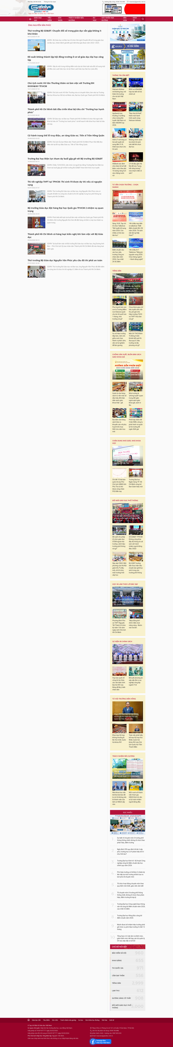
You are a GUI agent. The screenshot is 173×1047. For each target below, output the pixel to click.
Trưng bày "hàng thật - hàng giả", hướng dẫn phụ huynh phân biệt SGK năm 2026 (127, 374)
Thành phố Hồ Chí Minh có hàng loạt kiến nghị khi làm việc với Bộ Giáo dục (65, 236)
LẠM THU (115, 990)
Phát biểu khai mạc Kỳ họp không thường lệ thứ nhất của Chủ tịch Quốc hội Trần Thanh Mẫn (126, 716)
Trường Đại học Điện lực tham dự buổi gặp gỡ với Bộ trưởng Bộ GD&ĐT (65, 158)
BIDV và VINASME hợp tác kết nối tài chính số (135, 91)
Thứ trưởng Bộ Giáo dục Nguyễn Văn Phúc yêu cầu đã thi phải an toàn (65, 260)
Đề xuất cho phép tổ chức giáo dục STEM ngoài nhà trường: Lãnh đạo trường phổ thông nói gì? (118, 543)
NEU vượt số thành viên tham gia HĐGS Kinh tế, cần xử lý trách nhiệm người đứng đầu (136, 797)
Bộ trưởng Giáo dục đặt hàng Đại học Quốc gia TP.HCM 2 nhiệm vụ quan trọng (65, 209)
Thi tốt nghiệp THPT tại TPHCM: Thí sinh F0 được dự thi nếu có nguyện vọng (65, 183)
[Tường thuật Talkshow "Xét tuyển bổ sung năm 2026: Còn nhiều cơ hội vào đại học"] (127, 200)
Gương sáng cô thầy (121, 998)
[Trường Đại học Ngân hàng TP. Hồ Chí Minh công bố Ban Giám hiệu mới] (136, 473)
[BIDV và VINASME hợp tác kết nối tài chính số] (136, 82)
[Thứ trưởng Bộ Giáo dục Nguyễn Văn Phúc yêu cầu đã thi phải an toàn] (36, 272)
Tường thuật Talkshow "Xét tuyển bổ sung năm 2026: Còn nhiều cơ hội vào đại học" (127, 205)
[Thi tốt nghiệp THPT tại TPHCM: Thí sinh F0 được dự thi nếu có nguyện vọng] (36, 196)
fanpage (100, 1042)
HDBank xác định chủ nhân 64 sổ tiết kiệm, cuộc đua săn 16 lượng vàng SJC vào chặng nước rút (119, 170)
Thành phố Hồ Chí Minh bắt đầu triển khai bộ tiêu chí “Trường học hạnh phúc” (66, 111)
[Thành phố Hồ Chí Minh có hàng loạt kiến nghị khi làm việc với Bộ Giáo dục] (36, 249)
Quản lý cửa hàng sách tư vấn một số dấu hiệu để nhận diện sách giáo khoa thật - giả (119, 398)
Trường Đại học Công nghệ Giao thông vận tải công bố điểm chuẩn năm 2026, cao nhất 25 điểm (131, 906)
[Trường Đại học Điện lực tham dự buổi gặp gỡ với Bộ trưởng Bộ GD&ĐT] (36, 170)
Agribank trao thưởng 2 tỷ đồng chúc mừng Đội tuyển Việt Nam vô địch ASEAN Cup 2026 (119, 119)
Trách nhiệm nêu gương (76, 19)
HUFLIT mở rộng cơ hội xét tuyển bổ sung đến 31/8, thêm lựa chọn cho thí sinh (119, 144)
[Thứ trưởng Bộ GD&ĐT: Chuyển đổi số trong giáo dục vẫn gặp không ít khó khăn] (36, 45)
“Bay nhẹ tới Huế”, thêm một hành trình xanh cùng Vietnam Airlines (135, 116)
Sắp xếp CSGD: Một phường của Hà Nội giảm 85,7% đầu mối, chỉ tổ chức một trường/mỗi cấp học (119, 569)
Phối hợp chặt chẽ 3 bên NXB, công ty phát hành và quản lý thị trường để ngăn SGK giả (136, 424)
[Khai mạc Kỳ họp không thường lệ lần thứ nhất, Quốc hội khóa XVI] (119, 728)
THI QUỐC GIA (117, 968)
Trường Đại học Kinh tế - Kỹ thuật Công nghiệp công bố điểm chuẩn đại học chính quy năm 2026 (131, 863)
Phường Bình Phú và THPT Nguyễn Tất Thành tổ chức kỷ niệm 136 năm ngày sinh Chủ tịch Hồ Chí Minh (119, 626)
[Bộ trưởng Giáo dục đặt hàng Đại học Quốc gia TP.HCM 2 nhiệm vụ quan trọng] (36, 222)
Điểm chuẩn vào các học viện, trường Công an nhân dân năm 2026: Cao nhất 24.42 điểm (118, 256)
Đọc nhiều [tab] (127, 812)
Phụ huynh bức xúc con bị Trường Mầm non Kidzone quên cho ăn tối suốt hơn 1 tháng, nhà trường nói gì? (119, 313)
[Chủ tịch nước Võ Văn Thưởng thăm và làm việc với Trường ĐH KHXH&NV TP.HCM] (36, 97)
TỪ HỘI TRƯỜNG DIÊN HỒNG (124, 699)
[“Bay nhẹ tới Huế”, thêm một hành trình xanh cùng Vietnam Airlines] (136, 106)
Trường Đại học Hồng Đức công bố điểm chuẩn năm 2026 (129, 917)
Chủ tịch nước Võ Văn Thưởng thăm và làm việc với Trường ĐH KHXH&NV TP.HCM (61, 85)
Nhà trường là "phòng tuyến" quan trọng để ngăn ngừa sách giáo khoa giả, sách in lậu (136, 399)
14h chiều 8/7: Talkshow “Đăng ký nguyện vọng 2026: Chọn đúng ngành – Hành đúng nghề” (136, 254)
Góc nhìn (60, 19)
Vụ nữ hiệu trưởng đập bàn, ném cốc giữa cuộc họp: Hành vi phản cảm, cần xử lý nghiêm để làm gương (119, 339)
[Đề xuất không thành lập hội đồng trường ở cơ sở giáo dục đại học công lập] (36, 71)
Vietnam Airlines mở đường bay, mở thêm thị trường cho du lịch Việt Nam (119, 94)
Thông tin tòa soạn (50, 2)
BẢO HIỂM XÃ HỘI (119, 953)
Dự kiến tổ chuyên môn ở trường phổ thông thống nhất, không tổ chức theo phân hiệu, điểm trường (131, 840)
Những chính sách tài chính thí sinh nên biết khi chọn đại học (135, 143)
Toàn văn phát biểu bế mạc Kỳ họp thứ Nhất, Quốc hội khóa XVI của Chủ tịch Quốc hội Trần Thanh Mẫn (136, 741)
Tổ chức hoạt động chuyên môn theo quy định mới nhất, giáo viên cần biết (130, 885)
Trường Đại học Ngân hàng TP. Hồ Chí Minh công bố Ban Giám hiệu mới (136, 483)
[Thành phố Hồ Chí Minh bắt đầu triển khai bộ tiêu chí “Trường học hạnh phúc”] (36, 124)
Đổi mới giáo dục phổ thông (125, 500)
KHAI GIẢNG (117, 960)
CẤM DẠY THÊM (118, 975)
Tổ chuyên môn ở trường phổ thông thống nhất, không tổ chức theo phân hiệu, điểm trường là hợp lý (130, 895)
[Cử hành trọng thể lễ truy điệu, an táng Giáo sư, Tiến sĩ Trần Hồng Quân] (36, 147)
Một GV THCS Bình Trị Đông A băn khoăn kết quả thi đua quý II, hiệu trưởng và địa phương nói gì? (136, 339)
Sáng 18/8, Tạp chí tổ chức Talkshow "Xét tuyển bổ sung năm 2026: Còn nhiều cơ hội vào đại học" (119, 229)
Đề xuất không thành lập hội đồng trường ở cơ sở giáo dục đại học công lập (65, 58)
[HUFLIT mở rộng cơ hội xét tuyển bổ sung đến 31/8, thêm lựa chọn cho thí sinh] (119, 133)
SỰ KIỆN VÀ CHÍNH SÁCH (122, 641)
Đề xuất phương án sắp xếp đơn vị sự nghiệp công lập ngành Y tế (136, 681)
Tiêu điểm (50, 19)
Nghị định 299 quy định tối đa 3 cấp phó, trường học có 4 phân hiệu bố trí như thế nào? (130, 851)
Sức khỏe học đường (108, 19)
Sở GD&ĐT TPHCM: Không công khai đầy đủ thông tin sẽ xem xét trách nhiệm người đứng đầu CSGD (136, 543)
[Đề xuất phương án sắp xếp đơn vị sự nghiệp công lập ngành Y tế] (136, 671)
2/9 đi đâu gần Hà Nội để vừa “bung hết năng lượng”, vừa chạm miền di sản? (135, 168)
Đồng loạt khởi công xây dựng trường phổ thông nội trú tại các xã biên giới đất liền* (127, 659)
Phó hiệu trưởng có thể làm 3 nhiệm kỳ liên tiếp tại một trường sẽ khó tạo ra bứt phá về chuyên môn (131, 874)
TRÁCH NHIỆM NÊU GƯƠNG (123, 756)
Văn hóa (125, 19)
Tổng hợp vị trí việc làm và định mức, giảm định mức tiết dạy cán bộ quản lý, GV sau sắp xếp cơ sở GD (131, 938)
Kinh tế (135, 19)
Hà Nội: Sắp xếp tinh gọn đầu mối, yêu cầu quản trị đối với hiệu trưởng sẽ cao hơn (127, 518)
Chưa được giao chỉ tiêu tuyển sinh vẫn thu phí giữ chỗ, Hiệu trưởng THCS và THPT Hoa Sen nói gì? (136, 313)
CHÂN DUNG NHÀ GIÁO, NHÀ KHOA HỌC (126, 442)
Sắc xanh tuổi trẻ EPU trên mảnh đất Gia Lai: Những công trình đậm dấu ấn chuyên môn (127, 602)
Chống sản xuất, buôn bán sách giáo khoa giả (126, 355)
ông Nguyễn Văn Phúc (39, 25)
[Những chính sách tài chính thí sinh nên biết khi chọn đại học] (136, 133)
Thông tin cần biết (120, 75)
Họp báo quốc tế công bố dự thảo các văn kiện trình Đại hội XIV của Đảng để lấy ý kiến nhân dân (118, 684)
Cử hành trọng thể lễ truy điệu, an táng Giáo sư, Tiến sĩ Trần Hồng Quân (66, 135)
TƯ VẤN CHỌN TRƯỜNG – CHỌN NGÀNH (125, 185)
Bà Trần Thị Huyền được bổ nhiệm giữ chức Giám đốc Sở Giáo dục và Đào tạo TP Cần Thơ (126, 461)
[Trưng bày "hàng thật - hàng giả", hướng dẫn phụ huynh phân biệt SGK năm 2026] (127, 370)
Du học (95, 19)
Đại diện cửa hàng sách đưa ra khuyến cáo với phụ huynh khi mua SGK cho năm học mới (119, 425)
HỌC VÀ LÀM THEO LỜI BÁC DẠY (125, 584)
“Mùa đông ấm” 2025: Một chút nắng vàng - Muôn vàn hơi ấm (135, 624)
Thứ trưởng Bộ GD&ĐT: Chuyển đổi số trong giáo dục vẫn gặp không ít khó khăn (64, 32)
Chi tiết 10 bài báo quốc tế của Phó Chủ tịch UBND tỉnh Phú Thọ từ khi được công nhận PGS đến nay (119, 485)
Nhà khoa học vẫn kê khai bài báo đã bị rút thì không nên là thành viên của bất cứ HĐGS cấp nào (119, 798)
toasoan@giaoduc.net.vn (137, 2)
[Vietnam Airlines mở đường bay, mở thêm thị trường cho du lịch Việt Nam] (119, 82)
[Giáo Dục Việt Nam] (41, 9)
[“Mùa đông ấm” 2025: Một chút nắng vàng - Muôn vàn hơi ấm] (136, 614)
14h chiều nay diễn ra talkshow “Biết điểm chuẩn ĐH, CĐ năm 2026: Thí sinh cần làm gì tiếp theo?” (136, 229)
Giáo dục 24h (38, 19)
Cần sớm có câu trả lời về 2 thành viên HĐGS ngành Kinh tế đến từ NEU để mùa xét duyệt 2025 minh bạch (127, 774)
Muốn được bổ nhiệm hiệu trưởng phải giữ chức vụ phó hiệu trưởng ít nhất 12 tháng (131, 927)
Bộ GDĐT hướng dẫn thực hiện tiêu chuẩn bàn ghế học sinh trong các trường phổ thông (136, 568)
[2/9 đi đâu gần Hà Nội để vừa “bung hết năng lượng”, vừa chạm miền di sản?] (136, 157)
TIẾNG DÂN (116, 271)
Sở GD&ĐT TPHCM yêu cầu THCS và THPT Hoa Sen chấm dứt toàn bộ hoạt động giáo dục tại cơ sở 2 (127, 288)
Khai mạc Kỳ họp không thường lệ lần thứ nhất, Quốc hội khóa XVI (119, 738)
